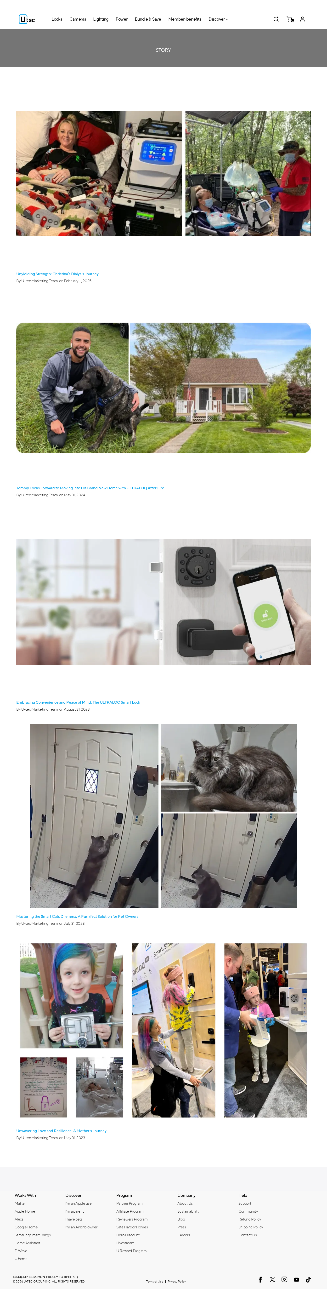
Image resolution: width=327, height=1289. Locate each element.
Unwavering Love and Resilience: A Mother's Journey (61, 1131)
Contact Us (247, 1235)
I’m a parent (74, 1211)
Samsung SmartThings (33, 1235)
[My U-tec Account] (302, 19)
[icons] (261, 1280)
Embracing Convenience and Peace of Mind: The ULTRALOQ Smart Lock (78, 702)
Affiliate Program (130, 1211)
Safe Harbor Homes (132, 1227)
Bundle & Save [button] (148, 19)
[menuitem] (36, 1203)
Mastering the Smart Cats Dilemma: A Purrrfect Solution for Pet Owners (77, 916)
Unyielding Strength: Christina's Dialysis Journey (57, 274)
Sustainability (188, 1211)
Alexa (19, 1219)
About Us (185, 1203)
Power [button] (122, 19)
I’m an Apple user (79, 1203)
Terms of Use (154, 1281)
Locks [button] (56, 19)
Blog (181, 1219)
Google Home (26, 1227)
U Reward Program (131, 1251)
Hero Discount (128, 1235)
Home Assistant (27, 1243)
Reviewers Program (132, 1219)
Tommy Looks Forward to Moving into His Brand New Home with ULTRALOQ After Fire (90, 488)
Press (181, 1227)
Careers (183, 1235)
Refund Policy (249, 1219)
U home (21, 1258)
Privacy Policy (177, 1281)
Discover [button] (217, 19)
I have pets (74, 1219)
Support (244, 1203)
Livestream (125, 1243)
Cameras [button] (77, 19)
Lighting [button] (100, 19)
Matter (20, 1203)
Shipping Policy (250, 1227)
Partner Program (129, 1203)
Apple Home (25, 1211)
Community (248, 1211)
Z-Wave (21, 1251)
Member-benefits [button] (185, 19)
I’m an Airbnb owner (81, 1227)
